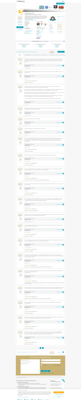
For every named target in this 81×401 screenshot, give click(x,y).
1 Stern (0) (61, 55)
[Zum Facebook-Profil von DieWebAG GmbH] (37, 38)
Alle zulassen (58, 392)
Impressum (27, 32)
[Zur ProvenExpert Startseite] (20, 2)
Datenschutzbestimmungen (49, 373)
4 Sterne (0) (36, 55)
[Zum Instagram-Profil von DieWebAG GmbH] (39, 38)
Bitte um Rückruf (45, 365)
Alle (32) (20, 55)
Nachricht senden (45, 371)
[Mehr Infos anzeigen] (52, 18)
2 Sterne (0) (52, 55)
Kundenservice (51, 31)
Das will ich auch (58, 1)
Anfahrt (27, 26)
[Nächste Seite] (43, 348)
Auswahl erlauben (58, 394)
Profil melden (25, 377)
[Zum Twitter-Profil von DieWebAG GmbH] (38, 38)
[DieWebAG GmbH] (20, 11)
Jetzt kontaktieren (61, 3)
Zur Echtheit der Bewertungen (20, 24)
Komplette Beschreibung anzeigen (29, 20)
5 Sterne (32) (27, 55)
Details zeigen (46, 399)
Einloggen (63, 1)
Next (47, 24)
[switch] (25, 399)
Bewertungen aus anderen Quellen (20, 22)
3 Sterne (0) (44, 55)
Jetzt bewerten (20, 27)
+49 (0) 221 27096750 (29, 30)
